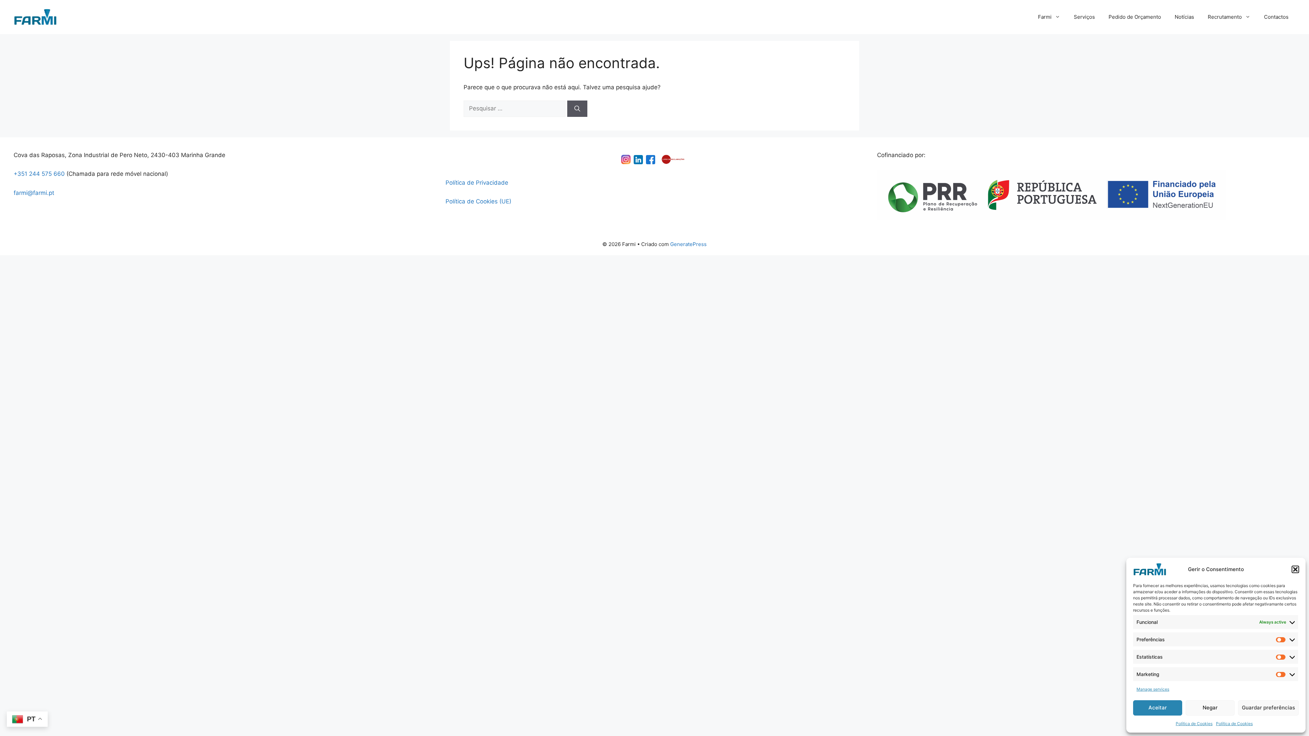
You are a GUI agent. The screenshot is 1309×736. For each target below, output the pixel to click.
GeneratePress (688, 244)
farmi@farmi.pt (34, 192)
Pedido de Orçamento (1135, 17)
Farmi (1045, 17)
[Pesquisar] (577, 109)
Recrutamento (1225, 17)
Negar (1210, 707)
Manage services (1153, 689)
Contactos (1276, 17)
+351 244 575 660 (39, 173)
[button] (1295, 569)
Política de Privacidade (477, 182)
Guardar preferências (1268, 707)
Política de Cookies (1194, 723)
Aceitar (1157, 707)
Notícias (1184, 17)
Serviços (1084, 17)
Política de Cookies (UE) (478, 201)
